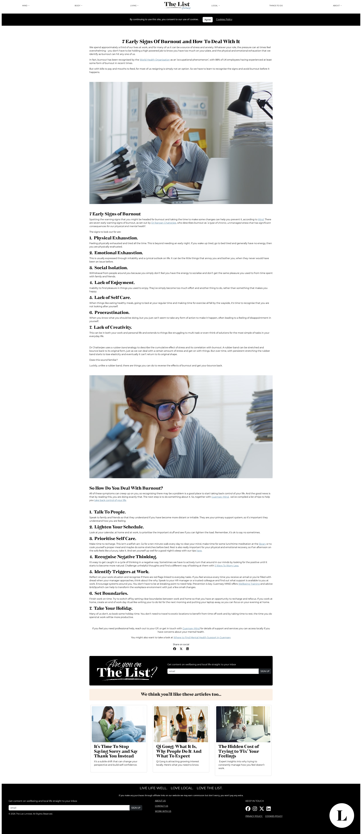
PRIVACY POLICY (254, 816)
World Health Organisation (155, 59)
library (262, 544)
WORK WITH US (163, 811)
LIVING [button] (133, 6)
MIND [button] (25, 6)
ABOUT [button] (336, 6)
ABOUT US (160, 801)
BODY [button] (78, 6)
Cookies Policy (224, 19)
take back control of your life (110, 500)
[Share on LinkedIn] (187, 648)
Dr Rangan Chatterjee (163, 223)
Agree (207, 19)
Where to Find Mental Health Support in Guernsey (202, 637)
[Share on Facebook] (174, 648)
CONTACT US (161, 806)
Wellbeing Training (249, 584)
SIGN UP (265, 671)
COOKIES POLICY (274, 816)
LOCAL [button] (214, 6)
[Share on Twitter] (181, 648)
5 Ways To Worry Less (227, 565)
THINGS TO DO (276, 6)
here (199, 550)
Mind (261, 219)
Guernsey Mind (220, 497)
